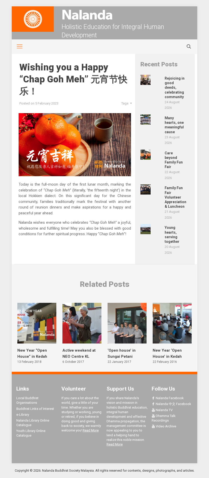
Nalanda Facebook (169, 398)
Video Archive (165, 426)
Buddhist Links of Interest (35, 409)
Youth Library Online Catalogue (30, 433)
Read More (91, 430)
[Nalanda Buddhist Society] (104, 14)
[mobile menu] (17, 46)
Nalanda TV (164, 410)
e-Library (22, 414)
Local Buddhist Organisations (27, 400)
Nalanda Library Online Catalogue (32, 423)
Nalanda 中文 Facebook (173, 404)
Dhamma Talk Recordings (164, 418)
